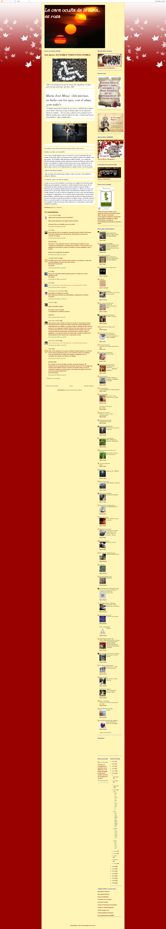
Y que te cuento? (105, 412)
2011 (113, 876)
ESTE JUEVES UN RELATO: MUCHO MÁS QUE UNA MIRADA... (112, 258)
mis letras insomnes (105, 615)
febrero (116, 859)
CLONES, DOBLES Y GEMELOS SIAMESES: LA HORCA (112, 379)
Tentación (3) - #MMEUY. (112, 471)
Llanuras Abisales (105, 463)
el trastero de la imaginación (108, 267)
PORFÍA (108, 628)
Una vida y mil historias (106, 303)
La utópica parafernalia (106, 665)
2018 (113, 768)
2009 (113, 880)
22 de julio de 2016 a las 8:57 (56, 238)
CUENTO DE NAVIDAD (112, 495)
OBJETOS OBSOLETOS (112, 554)
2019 (113, 766)
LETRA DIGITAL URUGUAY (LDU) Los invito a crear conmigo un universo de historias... (109, 590)
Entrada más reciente (52, 386)
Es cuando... (103, 407)
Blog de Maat (103, 677)
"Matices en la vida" (105, 529)
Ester (49, 230)
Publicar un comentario (53, 378)
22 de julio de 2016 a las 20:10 (57, 279)
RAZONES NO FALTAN (106, 708)
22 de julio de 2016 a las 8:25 (56, 226)
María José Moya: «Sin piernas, (68, 95)
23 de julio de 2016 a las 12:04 (57, 337)
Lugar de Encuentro (105, 732)
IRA (100, 328)
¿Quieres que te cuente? (107, 364)
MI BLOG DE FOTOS (105, 493)
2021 (113, 761)
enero (115, 863)
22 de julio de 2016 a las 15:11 (57, 267)
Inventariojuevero (105, 345)
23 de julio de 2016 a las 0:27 (56, 317)
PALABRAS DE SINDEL (106, 243)
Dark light (102, 469)
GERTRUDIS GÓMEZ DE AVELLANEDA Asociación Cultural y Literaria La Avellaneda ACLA (109, 640)
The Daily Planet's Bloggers (108, 603)
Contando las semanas (112, 616)
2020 (113, 764)
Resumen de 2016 (111, 542)
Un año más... (110, 592)
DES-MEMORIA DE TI (112, 506)
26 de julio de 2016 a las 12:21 (57, 375)
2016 (113, 773)
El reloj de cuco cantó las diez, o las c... (115, 833)
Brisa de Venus (104, 517)
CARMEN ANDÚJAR (54, 258)
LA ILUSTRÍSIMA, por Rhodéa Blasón (110, 389)
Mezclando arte (104, 481)
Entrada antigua (88, 386)
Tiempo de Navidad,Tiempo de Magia (111, 306)
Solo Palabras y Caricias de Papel (109, 653)
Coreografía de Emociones (107, 505)
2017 (113, 771)
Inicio (71, 386)
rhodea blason (104, 388)
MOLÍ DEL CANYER (54, 320)
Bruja (101, 465)
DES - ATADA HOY (105, 627)
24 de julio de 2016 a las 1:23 (56, 358)
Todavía (102, 279)
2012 (113, 873)
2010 (113, 878)
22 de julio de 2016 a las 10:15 (57, 254)
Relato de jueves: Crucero (115, 844)
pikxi (49, 271)
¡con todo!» (53, 104)
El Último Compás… (111, 316)
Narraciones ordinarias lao (107, 553)
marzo (115, 856)
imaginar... (103, 564)
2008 (113, 883)
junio (115, 851)
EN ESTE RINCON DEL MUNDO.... (109, 720)
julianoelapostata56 (105, 420)
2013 (113, 871)
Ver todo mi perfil (103, 780)
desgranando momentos (107, 333)
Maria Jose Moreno (105, 291)
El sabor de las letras (106, 406)
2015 (113, 866)
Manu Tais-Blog (104, 701)
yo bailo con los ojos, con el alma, (69, 100)
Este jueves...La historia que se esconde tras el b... (115, 800)
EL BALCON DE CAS (105, 576)
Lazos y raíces (104, 376)
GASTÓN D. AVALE (105, 689)
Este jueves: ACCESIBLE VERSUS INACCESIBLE (115, 819)
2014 (113, 868)
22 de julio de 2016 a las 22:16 (57, 299)
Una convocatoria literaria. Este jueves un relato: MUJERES (112, 336)
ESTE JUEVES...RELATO (113, 483)
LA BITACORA (104, 394)
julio (115, 789)
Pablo (50, 348)
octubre (116, 780)
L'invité (108, 710)
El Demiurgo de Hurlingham (56, 291)
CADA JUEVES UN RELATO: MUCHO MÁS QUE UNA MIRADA (112, 235)
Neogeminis (103, 231)
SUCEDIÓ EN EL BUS (105, 421)
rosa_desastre (103, 762)
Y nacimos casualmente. (107, 438)
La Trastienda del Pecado (107, 315)
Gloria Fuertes (110, 354)
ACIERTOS (109, 578)
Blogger (93, 925)
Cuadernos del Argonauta (107, 327)
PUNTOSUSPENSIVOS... (106, 426)
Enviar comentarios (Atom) (74, 390)
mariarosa (51, 302)
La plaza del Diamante (106, 352)
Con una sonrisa (104, 541)
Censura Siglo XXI (105, 255)
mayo (115, 853)
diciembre (116, 777)
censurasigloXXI (53, 215)
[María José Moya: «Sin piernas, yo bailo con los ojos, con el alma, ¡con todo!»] (82, 91)
